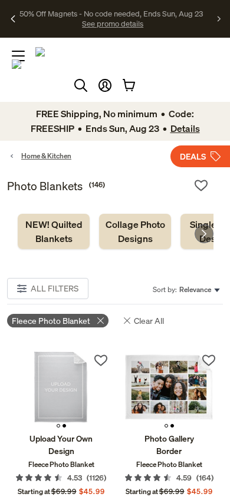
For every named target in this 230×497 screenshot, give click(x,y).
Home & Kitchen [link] (46, 155)
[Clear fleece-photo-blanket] (100, 320)
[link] (54, 231)
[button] (104, 85)
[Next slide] (204, 233)
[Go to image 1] (58, 426)
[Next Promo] (219, 18)
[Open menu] (18, 56)
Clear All (149, 320)
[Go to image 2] (64, 426)
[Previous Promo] (13, 18)
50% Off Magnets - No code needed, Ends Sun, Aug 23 (111, 13)
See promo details (112, 23)
